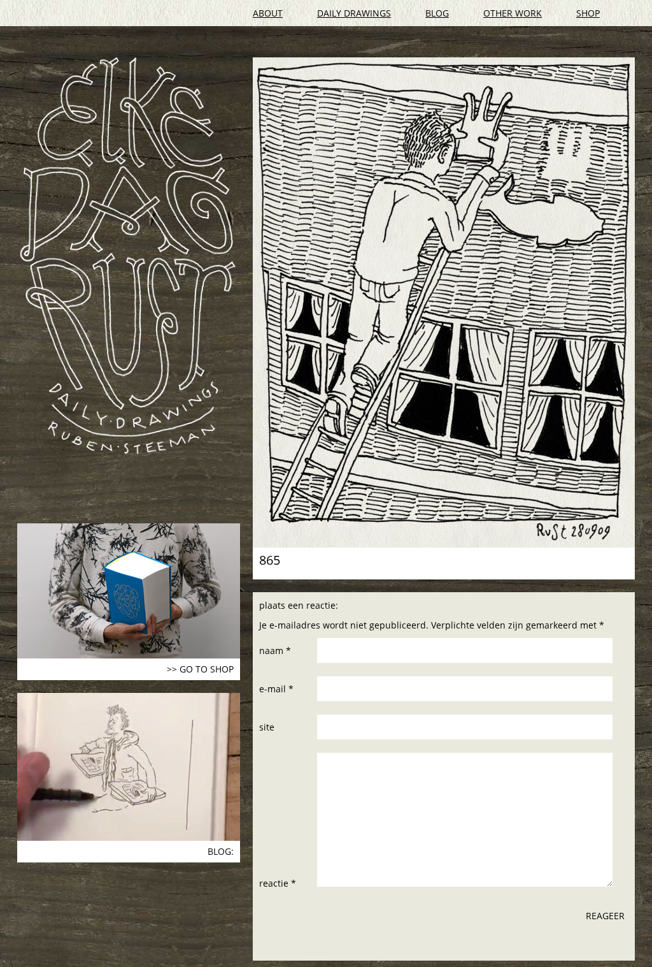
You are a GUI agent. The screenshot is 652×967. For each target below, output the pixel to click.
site (266, 727)
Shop (588, 13)
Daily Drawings (354, 13)
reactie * (277, 883)
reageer (605, 916)
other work (512, 13)
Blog (437, 13)
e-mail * (276, 689)
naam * (275, 650)
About (268, 13)
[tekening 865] (443, 302)
